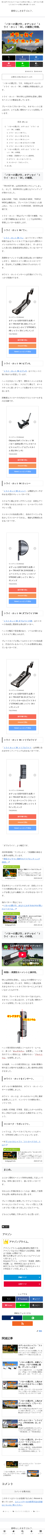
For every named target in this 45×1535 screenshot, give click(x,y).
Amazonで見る (22, 346)
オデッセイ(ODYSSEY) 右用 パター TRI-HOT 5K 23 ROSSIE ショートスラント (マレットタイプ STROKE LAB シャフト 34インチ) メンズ (22, 573)
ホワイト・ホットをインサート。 (21, 159)
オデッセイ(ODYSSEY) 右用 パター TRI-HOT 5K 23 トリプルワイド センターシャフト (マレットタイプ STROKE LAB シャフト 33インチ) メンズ (22, 800)
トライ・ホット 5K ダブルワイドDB (22, 143)
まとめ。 (10, 166)
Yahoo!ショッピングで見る (22, 351)
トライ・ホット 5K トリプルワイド (21, 146)
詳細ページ (22, 1277)
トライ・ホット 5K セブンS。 (19, 136)
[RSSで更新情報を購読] (22, 1323)
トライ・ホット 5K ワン (14, 238)
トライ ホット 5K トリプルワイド (17, 748)
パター (6, 1226)
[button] (36, 64)
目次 (19, 122)
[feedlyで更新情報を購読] (33, 1317)
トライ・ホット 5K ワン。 (18, 133)
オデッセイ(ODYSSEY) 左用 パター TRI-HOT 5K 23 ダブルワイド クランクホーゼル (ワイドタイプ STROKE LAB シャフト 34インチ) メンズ (22, 700)
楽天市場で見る (22, 340)
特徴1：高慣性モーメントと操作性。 (22, 156)
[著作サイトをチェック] (12, 1317)
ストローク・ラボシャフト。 (19, 162)
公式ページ (22, 1284)
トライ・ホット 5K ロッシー (19, 139)
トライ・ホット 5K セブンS (15, 371)
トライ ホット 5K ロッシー (15, 491)
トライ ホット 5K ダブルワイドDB (18, 621)
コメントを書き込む (22, 1491)
